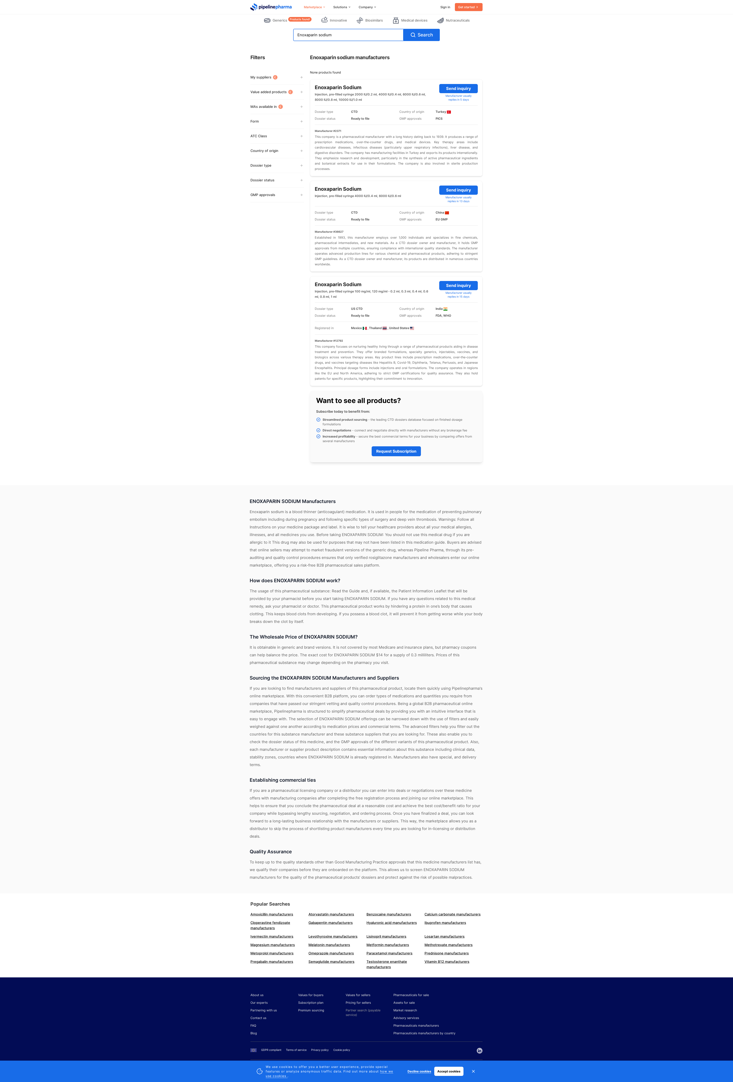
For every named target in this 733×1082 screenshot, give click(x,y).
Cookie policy (341, 1049)
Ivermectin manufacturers (271, 936)
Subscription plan (310, 1002)
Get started (466, 7)
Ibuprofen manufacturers (445, 923)
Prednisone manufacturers (447, 953)
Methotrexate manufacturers (449, 945)
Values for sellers (358, 995)
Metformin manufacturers (387, 945)
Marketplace (313, 7)
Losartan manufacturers (445, 936)
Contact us (258, 1018)
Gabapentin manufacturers (330, 923)
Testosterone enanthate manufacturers (386, 964)
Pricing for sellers (358, 1002)
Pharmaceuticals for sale (411, 995)
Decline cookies (419, 1071)
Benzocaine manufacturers (388, 914)
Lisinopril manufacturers (386, 936)
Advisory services (406, 1018)
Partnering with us (263, 1010)
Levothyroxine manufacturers (333, 936)
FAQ (253, 1025)
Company (366, 7)
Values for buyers (310, 995)
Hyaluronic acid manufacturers (391, 923)
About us (256, 995)
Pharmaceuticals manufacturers (416, 1025)
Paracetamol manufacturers (389, 953)
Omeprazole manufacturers (331, 953)
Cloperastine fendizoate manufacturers (270, 925)
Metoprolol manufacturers (272, 953)
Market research (405, 1010)
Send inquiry (458, 88)
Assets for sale (404, 1002)
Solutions (340, 7)
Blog (253, 1033)
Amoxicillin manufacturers (271, 914)
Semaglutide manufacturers (331, 962)
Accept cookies (448, 1071)
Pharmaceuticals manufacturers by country (424, 1033)
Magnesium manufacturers (272, 945)
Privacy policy (320, 1049)
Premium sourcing (311, 1010)
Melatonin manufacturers (329, 945)
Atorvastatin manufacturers (331, 914)
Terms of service (296, 1049)
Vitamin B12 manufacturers (447, 962)
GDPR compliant (271, 1049)
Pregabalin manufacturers (271, 962)
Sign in (445, 7)
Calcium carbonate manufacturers (453, 914)
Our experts (259, 1002)
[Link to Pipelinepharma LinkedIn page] (480, 1051)
